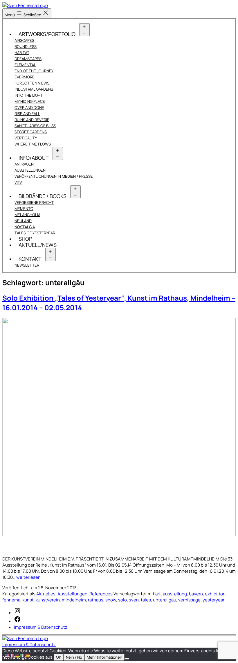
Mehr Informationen (104, 657)
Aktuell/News (38, 244)
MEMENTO (24, 208)
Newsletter (27, 265)
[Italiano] (22, 656)
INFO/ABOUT (34, 157)
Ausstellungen (30, 170)
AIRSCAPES (24, 40)
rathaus (95, 600)
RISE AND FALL (27, 113)
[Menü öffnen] (84, 29)
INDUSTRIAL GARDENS (34, 89)
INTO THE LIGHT (29, 95)
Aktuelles (45, 594)
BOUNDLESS (26, 46)
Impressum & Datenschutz (29, 645)
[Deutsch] (17, 656)
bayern (196, 594)
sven (134, 600)
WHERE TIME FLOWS (33, 144)
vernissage (189, 600)
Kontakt (30, 258)
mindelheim (74, 600)
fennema (11, 600)
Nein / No (74, 657)
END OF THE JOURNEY (34, 70)
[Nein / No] (127, 659)
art (158, 594)
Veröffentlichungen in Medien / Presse (54, 176)
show (110, 600)
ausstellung (175, 594)
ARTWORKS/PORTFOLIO (47, 33)
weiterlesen (28, 577)
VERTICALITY (26, 138)
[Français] (12, 656)
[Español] (27, 656)
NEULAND (23, 220)
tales (146, 600)
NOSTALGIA (25, 226)
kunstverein (48, 600)
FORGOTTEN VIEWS (32, 83)
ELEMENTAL (25, 64)
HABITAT (22, 52)
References (101, 594)
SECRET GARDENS (31, 131)
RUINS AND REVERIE (32, 119)
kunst (28, 600)
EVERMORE (25, 77)
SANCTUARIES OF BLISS (35, 125)
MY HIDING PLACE (30, 101)
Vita (18, 182)
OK (58, 657)
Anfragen (24, 164)
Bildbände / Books (42, 195)
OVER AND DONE (29, 107)
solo (122, 600)
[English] (7, 656)
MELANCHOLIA (27, 214)
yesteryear (213, 600)
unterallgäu (164, 600)
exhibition (215, 594)
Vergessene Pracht (34, 202)
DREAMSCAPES (28, 58)
